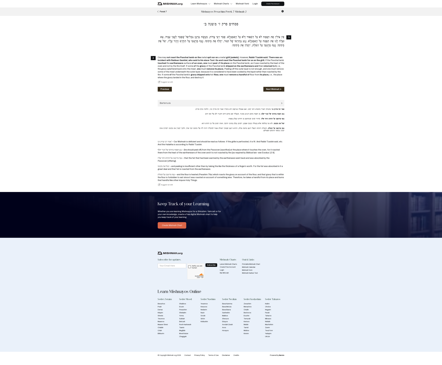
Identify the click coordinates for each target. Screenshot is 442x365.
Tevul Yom (269, 330)
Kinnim (246, 333)
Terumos (161, 319)
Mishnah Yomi (242, 4)
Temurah (247, 319)
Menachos (248, 307)
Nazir (203, 313)
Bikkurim (161, 333)
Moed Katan (183, 333)
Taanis (181, 327)
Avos (224, 327)
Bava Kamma (227, 304)
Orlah (160, 330)
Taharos (268, 316)
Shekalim (182, 313)
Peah (160, 307)
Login (255, 4)
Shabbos (182, 304)
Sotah (203, 316)
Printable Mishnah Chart (251, 264)
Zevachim (247, 304)
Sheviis (160, 316)
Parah (267, 313)
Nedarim (204, 310)
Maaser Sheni (163, 324)
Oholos (268, 307)
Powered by (277, 355)
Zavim (267, 327)
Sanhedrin (226, 313)
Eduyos (225, 321)
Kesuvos (204, 307)
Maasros (161, 321)
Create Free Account (272, 4)
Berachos (161, 304)
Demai (160, 310)
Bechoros (247, 313)
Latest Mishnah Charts (228, 264)
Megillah (182, 330)
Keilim (267, 304)
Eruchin (246, 316)
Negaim (268, 310)
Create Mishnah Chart (172, 225)
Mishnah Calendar (248, 267)
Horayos (225, 330)
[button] (221, 103)
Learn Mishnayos (199, 4)
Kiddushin (204, 321)
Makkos (225, 316)
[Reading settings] (282, 11)
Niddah (267, 321)
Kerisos (246, 321)
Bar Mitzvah (224, 273)
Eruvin (181, 307)
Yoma (181, 316)
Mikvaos (268, 319)
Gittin (203, 319)
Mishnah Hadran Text (250, 273)
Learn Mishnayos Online (179, 291)
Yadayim (268, 333)
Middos (246, 330)
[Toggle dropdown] (209, 4)
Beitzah (182, 321)
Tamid (246, 327)
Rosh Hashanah (185, 324)
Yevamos (204, 304)
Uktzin (267, 336)
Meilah (246, 324)
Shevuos (225, 319)
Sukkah (182, 319)
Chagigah (183, 336)
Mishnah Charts (221, 4)
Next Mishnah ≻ (274, 89)
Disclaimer (226, 355)
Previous (164, 89)
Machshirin (269, 324)
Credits (236, 355)
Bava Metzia (226, 307)
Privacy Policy (199, 355)
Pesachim (183, 310)
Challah (160, 327)
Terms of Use (213, 355)
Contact (187, 355)
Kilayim (160, 313)
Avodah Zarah (227, 324)
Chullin (246, 310)
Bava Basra (226, 310)
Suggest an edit (167, 82)
